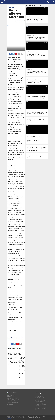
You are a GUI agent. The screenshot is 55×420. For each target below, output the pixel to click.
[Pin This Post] (16, 53)
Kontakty (37, 417)
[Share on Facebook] (10, 53)
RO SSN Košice (20, 20)
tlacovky (10, 340)
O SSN (27, 1)
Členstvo (33, 1)
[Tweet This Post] (13, 53)
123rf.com (9, 418)
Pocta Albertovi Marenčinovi (16, 339)
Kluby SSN (31, 417)
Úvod (22, 1)
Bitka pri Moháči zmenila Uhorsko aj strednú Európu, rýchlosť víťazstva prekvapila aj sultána (10, 358)
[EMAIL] (19, 53)
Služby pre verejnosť (34, 418)
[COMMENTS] (22, 53)
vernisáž (15, 340)
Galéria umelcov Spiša (17, 337)
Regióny (41, 1)
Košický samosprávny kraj (15, 338)
